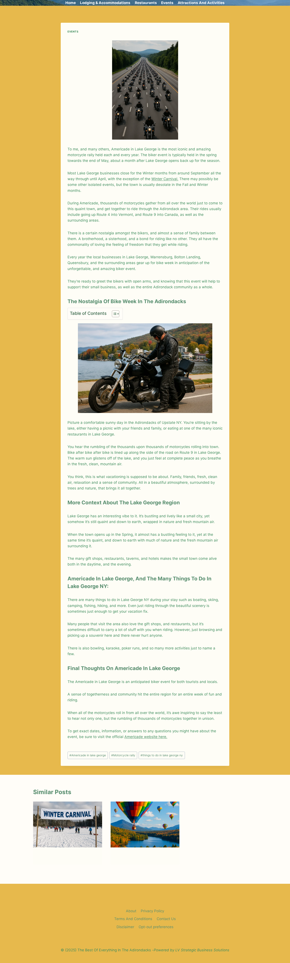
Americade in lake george (87, 755)
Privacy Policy (152, 911)
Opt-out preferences (156, 927)
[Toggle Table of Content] (113, 313)
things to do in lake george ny (162, 755)
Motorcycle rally (123, 755)
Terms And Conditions (133, 919)
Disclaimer (125, 927)
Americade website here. (145, 737)
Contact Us (166, 919)
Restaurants (146, 3)
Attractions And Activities (201, 3)
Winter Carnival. (164, 179)
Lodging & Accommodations (105, 3)
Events (167, 3)
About (131, 911)
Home (70, 3)
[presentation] (67, 824)
